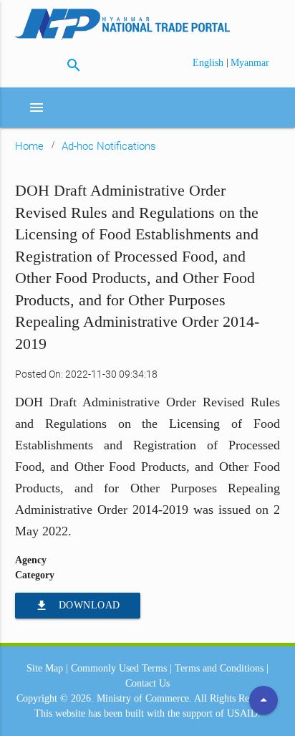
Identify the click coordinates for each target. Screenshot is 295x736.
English (209, 62)
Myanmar (250, 62)
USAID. (244, 713)
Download (77, 605)
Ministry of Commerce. (144, 698)
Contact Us (147, 683)
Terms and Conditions (219, 668)
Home (29, 146)
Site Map (44, 668)
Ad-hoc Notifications (109, 146)
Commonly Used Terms (119, 668)
